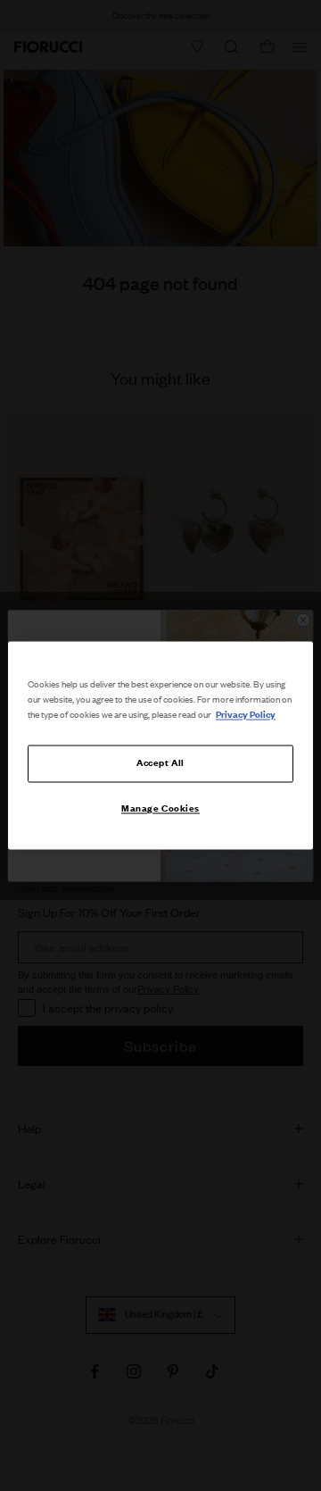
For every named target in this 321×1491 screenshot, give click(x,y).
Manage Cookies (160, 809)
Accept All (160, 763)
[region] (160, 745)
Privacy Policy (246, 715)
